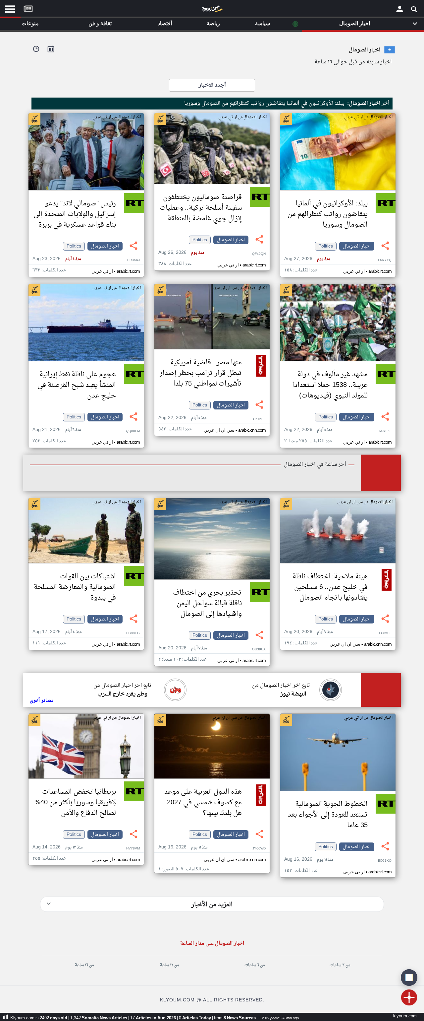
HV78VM (133, 848)
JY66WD (259, 848)
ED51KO (385, 861)
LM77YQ (385, 260)
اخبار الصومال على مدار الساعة (212, 943)
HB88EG (133, 633)
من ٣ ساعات (340, 965)
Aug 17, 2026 (56, 631)
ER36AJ (133, 260)
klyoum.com (405, 1016)
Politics (325, 246)
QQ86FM (133, 431)
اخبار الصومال (357, 246)
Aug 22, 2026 (308, 429)
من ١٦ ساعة (84, 965)
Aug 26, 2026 (181, 252)
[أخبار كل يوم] (212, 10)
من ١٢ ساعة (169, 965)
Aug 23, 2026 (56, 259)
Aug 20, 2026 (308, 631)
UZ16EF (259, 419)
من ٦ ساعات (254, 965)
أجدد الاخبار (212, 85)
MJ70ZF (385, 431)
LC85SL (385, 633)
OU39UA (259, 649)
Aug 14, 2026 (57, 847)
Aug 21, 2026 (56, 429)
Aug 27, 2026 (307, 259)
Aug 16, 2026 (308, 859)
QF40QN (259, 254)
